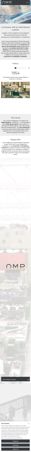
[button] (2, 68)
